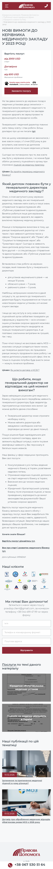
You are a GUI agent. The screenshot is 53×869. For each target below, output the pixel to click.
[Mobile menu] (7, 6)
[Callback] (46, 6)
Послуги (9, 665)
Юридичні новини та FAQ (15, 20)
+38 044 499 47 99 (27, 611)
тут (33, 131)
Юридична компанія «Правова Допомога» (20, 15)
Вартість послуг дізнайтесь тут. (18, 541)
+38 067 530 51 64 (30, 865)
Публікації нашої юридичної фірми (19, 17)
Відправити (26, 650)
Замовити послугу (21, 91)
